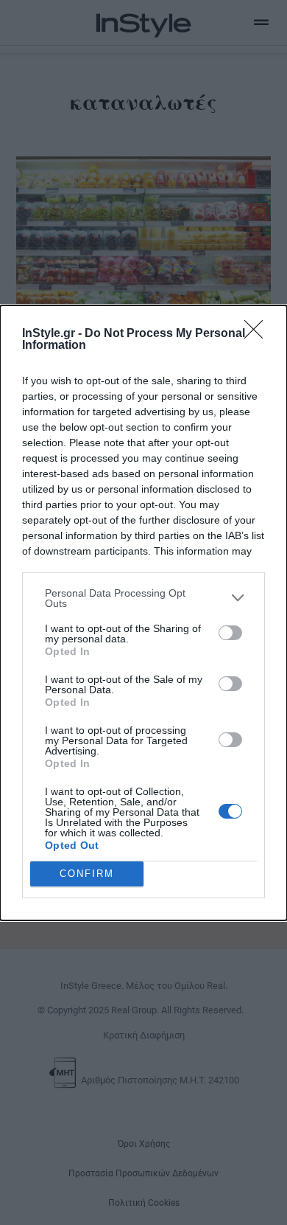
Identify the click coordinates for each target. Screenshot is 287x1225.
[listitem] (143, 598)
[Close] (258, 334)
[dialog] (143, 612)
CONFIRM (87, 873)
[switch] (230, 632)
